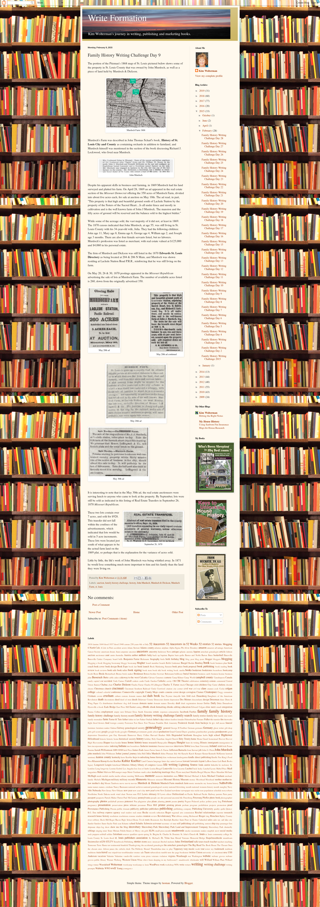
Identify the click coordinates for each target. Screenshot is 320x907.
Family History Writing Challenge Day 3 (214, 341)
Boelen (191, 663)
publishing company (182, 808)
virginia (171, 856)
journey (133, 753)
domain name (146, 703)
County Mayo (151, 692)
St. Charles (164, 834)
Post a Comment (101, 604)
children (203, 684)
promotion (221, 805)
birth (168, 659)
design (206, 699)
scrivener (157, 823)
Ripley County (226, 816)
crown (99, 696)
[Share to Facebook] (146, 578)
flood (95, 722)
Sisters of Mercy (133, 830)
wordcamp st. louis (141, 864)
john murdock (94, 753)
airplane (165, 647)
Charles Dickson (122, 684)
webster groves (218, 856)
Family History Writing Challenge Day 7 (214, 308)
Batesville (228, 655)
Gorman (132, 731)
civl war (197, 688)
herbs (205, 735)
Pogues (188, 801)
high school (214, 735)
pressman (142, 805)
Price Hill (152, 805)
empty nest (119, 711)
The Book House (209, 845)
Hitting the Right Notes (211, 415)
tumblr (164, 852)
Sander (91, 823)
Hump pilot (162, 742)
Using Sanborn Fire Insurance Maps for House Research (214, 426)
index (106, 746)
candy (90, 681)
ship (213, 823)
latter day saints (168, 761)
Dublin (207, 703)
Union (199, 852)
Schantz (125, 823)
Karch (191, 753)
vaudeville (128, 856)
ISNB (120, 750)
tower (207, 848)
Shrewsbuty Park (216, 827)
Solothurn (117, 834)
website (207, 856)
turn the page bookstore (178, 852)
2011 (202, 387)
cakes (116, 677)
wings (90, 864)
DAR (188, 696)
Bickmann (144, 659)
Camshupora (219, 677)
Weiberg (117, 859)
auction (100, 582)
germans (198, 727)
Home (136, 612)
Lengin (108, 764)
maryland (186, 772)
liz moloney (224, 764)
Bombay (199, 663)
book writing (167, 670)
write (181, 864)
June (205, 120)
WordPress (154, 864)
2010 (202, 392)
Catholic (162, 681)
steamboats (227, 838)
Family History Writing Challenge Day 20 (214, 202)
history (132, 582)
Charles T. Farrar (171, 684)
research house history (98, 816)
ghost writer (219, 727)
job (200, 750)
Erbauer (128, 711)
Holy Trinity (185, 738)
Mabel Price (221, 768)
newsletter (176, 790)
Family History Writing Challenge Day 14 (214, 251)
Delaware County (145, 699)
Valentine (119, 856)
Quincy (229, 808)
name (90, 786)
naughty (223, 786)
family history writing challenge (154, 715)
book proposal (189, 666)
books (188, 670)
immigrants (213, 742)
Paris (225, 794)
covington (191, 692)
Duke (219, 703)
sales (210, 819)
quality (217, 808)
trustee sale (139, 852)
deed (117, 699)
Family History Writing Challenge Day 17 (214, 226)
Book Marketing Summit (161, 666)
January (206, 365)
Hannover (132, 735)
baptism (164, 655)
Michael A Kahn (199, 776)
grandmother (201, 731)
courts (161, 692)
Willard (208, 859)
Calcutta (143, 677)
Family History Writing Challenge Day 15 (214, 243)
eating (139, 707)
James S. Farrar (162, 750)
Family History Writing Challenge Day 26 (214, 153)
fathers (167, 719)
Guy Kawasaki (120, 735)
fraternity (173, 722)
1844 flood (104, 644)
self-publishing (197, 823)
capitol (96, 681)
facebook (184, 711)
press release (130, 805)
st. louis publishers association (131, 837)
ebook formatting (158, 706)
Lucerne (181, 768)
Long (97, 768)
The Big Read (194, 845)
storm (144, 841)
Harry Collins (143, 735)
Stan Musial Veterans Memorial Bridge (188, 838)
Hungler (181, 742)
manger (118, 772)
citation (169, 688)
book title (157, 670)
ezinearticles (174, 711)
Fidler (207, 719)
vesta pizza (146, 856)
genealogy (153, 727)
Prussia (113, 808)
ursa (225, 852)
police (202, 801)
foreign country (117, 722)
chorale (229, 684)
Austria (127, 655)
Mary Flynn (176, 772)
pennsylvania (144, 797)
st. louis (99, 586)
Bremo (119, 673)
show (107, 827)
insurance (153, 746)
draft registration (188, 703)
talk (196, 841)
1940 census (124, 644)
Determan (214, 699)
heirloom (188, 735)
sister (105, 830)
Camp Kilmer (178, 677)
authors (142, 655)
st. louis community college (217, 834)
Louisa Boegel (156, 768)
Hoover (222, 738)
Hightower (226, 735)
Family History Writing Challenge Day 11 (214, 275)
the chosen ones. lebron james (101, 848)
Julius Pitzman (167, 753)
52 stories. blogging (221, 644)
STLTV (109, 841)
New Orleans (117, 790)
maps (124, 772)
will (202, 859)
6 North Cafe (94, 647)
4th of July (144, 644)
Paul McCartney (130, 797)
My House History (209, 421)
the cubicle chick (122, 848)
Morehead (210, 779)
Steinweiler (93, 841)
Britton (147, 673)
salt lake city (226, 819)
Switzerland (187, 841)
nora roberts (227, 790)
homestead (213, 738)
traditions (92, 852)
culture (118, 696)
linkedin (214, 764)
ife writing (195, 742)
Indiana (122, 746)
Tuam (147, 852)
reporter (219, 812)
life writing (170, 764)
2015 (202, 111)
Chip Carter (212, 684)
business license (218, 673)
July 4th (177, 753)
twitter (192, 852)
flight (90, 722)
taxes (201, 841)
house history (135, 742)
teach (206, 841)
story (149, 841)
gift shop (228, 727)
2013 (202, 376)
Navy (230, 786)
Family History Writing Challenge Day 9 (214, 292)
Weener (110, 859)
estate (156, 711)
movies (134, 783)
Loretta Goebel (115, 768)
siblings (91, 830)
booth (90, 673)
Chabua (104, 684)
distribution (108, 703)
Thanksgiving (135, 845)
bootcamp (227, 670)
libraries (125, 764)
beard (115, 659)
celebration (194, 681)
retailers (139, 816)
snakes (203, 830)
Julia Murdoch (153, 753)
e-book (100, 707)
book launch (143, 666)
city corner (178, 688)
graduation (164, 731)
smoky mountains (192, 830)
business (194, 673)
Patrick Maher (111, 797)
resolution (114, 816)
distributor (118, 703)
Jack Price (127, 750)
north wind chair (118, 794)
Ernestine (148, 711)
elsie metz (211, 706)
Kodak (110, 761)
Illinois (203, 742)
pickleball (112, 801)
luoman (166, 883)
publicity (134, 808)
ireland (213, 746)
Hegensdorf (177, 735)
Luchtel (189, 768)
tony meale (189, 848)
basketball (218, 655)
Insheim (144, 746)
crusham (108, 695)
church (108, 688)
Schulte (139, 823)
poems (174, 801)
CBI (174, 681)
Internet (161, 746)
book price (177, 666)
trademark (219, 848)
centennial (221, 681)
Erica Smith (138, 711)
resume (132, 816)
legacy (90, 764)
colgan (228, 688)
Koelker (117, 761)
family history (220, 711)
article (222, 651)
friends (191, 722)
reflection (160, 812)
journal (125, 753)
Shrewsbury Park (150, 827)
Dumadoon (227, 703)
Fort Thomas (149, 722)
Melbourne (139, 776)
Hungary (172, 742)
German (191, 727)
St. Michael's (154, 838)
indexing (114, 746)
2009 (202, 397)
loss (135, 768)
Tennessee (92, 845)
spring (146, 834)
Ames (118, 651)
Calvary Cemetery (156, 677)
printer (161, 805)
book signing (135, 670)
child (196, 684)
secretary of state (169, 823)
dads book (153, 695)
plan (149, 801)
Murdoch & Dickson (160, 582)
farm (105, 719)
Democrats (158, 699)
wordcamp (127, 864)
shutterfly (228, 827)
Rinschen (214, 816)
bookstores (207, 670)
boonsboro (217, 670)
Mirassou (151, 779)
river (90, 819)
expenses (164, 711)
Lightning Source (188, 764)
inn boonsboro (133, 746)
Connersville (128, 692)
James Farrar (149, 750)
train (98, 852)
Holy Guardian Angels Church (165, 738)
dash (193, 696)
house (124, 742)
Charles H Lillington (153, 684)
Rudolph (167, 819)
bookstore (196, 670)
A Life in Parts (107, 647)
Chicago (189, 684)
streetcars (156, 841)
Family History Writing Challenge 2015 (214, 357)
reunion (146, 816)
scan (119, 823)
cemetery (204, 681)
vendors (136, 856)
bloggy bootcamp (128, 663)
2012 (202, 382)
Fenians (200, 719)
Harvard (153, 735)
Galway (120, 727)
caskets (135, 681)
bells (120, 659)
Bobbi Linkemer (173, 663)
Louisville (168, 768)
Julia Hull (141, 753)
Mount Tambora (112, 783)
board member (152, 663)
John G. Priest (208, 750)
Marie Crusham (134, 772)
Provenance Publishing (98, 808)
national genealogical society (156, 786)
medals (105, 776)
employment (107, 711)
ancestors (142, 651)
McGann (228, 772)
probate (185, 805)
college (91, 692)
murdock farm (182, 783)
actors (124, 647)
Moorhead (200, 779)
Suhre (177, 841)
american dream (108, 651)
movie (127, 783)
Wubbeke (99, 868)
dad (144, 696)
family (202, 711)
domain (135, 703)
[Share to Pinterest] (150, 578)
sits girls (144, 830)
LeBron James (211, 761)
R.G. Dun (92, 812)
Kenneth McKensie (217, 753)
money (192, 779)
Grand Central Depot (178, 731)
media (111, 776)
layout (202, 761)
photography (93, 801)
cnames (210, 688)
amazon (202, 647)
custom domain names (132, 696)
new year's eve (153, 790)
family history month (124, 715)
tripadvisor (116, 852)
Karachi (184, 753)
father (125, 719)
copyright (139, 692)
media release (120, 776)
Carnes (121, 681)
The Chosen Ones (224, 845)
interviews (179, 746)
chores (90, 688)
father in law (134, 719)
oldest (168, 794)
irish (220, 746)
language (157, 761)
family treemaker (95, 719)
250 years (134, 644)
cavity (169, 681)
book (206, 662)
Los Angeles (128, 768)
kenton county (103, 757)
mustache (199, 783)
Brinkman (138, 673)
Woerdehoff (104, 864)
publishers (154, 808)
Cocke (222, 688)
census (212, 681)
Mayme (207, 772)
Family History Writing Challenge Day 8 (214, 300)
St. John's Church (188, 834)
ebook (146, 706)
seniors (208, 823)
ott (185, 794)
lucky (200, 768)
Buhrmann (169, 673)
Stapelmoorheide (214, 837)
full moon (220, 722)
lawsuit (186, 761)
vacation (102, 856)
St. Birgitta (154, 834)
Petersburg (187, 797)
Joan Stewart (192, 750)
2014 (202, 371)
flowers (101, 722)
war (189, 856)
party (230, 794)
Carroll (128, 681)
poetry (181, 801)
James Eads (138, 750)
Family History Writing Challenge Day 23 (214, 177)
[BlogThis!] (139, 578)
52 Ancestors (157, 644)
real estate (137, 812)
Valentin (110, 856)
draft (178, 703)
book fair (133, 666)
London (91, 768)
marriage (166, 772)
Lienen (160, 764)
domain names (160, 703)
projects (212, 805)
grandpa (211, 731)
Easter (133, 706)
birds (162, 659)
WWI (107, 868)
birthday (175, 659)
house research (150, 742)
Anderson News (164, 651)
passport (92, 797)
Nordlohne (92, 794)
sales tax (216, 819)
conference (116, 692)
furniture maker (103, 727)
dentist (166, 699)
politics (209, 801)
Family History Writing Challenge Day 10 (214, 284)
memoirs (159, 776)
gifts (89, 731)
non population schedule (210, 790)
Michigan (106, 779)
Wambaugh (181, 856)
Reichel (198, 812)
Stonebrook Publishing (123, 841)
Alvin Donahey (191, 647)
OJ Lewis (161, 794)
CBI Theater (183, 681)
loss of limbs (143, 768)
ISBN (115, 750)
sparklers (133, 834)
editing (177, 706)
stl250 (102, 841)
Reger (168, 812)
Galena (113, 727)
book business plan (218, 663)
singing (99, 830)
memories (168, 776)
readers (129, 812)
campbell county (204, 677)
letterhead (116, 764)
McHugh (92, 776)
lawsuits (194, 761)
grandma (192, 731)
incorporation (98, 746)
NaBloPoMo (225, 783)
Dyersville (92, 707)
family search (183, 715)
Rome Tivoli (138, 819)
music (191, 783)
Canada (228, 677)
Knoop (104, 761)
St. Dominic (175, 834)
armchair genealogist (210, 651)
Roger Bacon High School (121, 819)
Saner (104, 823)
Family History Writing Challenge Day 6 (214, 316)
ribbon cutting (182, 816)
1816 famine (93, 644)
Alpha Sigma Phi (176, 647)
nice (192, 790)
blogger (208, 659)
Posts (203, 615)
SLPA (151, 830)
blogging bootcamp (111, 663)
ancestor (132, 651)
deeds (134, 699)
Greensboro (103, 735)
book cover (99, 666)
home (193, 738)
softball (103, 834)
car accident (106, 681)
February (207, 130)
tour (202, 848)
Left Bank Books (225, 761)
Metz (181, 776)
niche (197, 790)
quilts (223, 808)
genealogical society (135, 727)
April (205, 125)
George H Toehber (179, 727)
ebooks (170, 706)
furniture (91, 727)
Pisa (135, 801)
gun (110, 735)
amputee (124, 651)
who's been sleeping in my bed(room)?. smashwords (166, 859)
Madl (229, 768)
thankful (124, 845)
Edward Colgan (198, 707)
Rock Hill (104, 819)
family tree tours (225, 715)
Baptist (171, 655)
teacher (213, 841)
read (123, 812)
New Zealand (165, 790)
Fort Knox (138, 722)
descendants (197, 699)
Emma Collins (94, 711)
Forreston (129, 722)
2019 (202, 90)
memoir (150, 775)
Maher (100, 772)
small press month (163, 830)
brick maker (127, 673)
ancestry (153, 651)
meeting (130, 776)
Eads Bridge (110, 706)
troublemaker (128, 852)
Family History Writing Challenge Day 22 (214, 185)
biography (154, 659)
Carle (115, 681)
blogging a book (95, 663)
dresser (200, 703)
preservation (117, 805)
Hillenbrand (93, 738)
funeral (229, 722)
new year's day (139, 790)
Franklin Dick (162, 722)
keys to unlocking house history (148, 757)
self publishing (184, 823)
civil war (188, 688)
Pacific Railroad (194, 794)
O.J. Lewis (142, 794)
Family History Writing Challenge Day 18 (214, 218)
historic (103, 738)
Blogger (188, 883)
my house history (211, 783)
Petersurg (197, 797)
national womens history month (205, 786)
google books (114, 731)
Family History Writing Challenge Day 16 (214, 234)
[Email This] (136, 578)
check (182, 684)
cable (111, 677)
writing (197, 864)
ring (207, 816)
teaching (228, 841)
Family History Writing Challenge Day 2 (214, 349)
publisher (144, 808)
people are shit (157, 797)
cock (216, 688)
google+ (124, 731)
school (132, 823)
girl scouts (96, 731)
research (228, 812)
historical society (127, 738)
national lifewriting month (180, 786)
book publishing (205, 666)
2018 (202, 96)
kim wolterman (169, 757)
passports (100, 797)
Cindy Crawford (158, 688)
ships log (100, 827)
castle (141, 681)
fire (222, 719)
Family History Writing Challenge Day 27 (214, 144)
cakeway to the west (129, 677)
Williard (228, 859)
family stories (199, 715)
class (203, 688)
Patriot (120, 797)
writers (188, 864)
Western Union (129, 859)
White (139, 859)
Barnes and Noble (193, 655)
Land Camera (147, 761)
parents (219, 794)
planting (161, 801)
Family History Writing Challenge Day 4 (214, 332)
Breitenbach (110, 673)
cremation (228, 692)
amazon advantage (215, 647)
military (115, 779)
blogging (226, 659)
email (218, 707)
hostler (118, 742)
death (101, 699)
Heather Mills (165, 735)
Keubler (129, 757)
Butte (106, 677)
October (206, 115)
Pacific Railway (208, 794)
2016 (202, 106)
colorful (107, 692)
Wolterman (116, 864)
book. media (179, 670)
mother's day (98, 783)
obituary (152, 794)
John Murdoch (143, 582)
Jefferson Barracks (178, 750)
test (109, 845)
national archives (135, 786)
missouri (159, 779)
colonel (99, 692)
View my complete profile (209, 76)
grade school (152, 731)
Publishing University (202, 808)
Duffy (213, 703)
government (141, 731)
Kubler (126, 761)
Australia (119, 655)
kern (123, 757)
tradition (228, 848)
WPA (176, 864)
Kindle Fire (216, 757)
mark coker (146, 772)
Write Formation (117, 17)
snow (217, 830)
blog (182, 659)
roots (147, 819)
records (152, 812)
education (186, 706)
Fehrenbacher (190, 719)
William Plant (218, 859)
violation (163, 856)
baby (149, 655)
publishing (166, 808)
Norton (129, 794)
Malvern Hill (109, 772)
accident (117, 647)
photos (103, 801)
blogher (141, 663)
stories (137, 841)
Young (120, 868)
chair (110, 684)
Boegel (184, 663)
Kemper (198, 753)
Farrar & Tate (115, 719)
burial (186, 673)
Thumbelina (156, 848)
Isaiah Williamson (103, 750)
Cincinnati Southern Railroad (137, 688)
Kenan (205, 753)
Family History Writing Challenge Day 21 (214, 194)
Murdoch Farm (167, 783)
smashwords (177, 830)
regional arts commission (183, 812)
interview (169, 746)
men (176, 776)
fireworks (228, 719)
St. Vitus (165, 837)
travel (104, 852)
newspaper (185, 790)
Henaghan (197, 735)
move (121, 783)
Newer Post (95, 612)
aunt (107, 655)
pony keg (217, 801)
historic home (113, 738)
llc (231, 764)
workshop (169, 864)
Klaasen (96, 761)
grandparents (221, 731)
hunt (188, 742)
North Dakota (104, 794)
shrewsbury (135, 827)
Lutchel (206, 768)
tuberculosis (155, 852)
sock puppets (93, 834)
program (193, 805)
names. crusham (106, 786)
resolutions (123, 816)
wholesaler (194, 859)
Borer (96, 673)
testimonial (115, 845)
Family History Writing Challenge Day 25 (214, 161)
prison (178, 805)
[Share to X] (143, 578)
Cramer (200, 692)
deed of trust (125, 699)
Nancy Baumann (121, 786)
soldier (109, 834)
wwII (113, 868)
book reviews (101, 670)
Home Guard (202, 738)
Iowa (187, 746)
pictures (120, 801)
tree (109, 852)
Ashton (229, 651)
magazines (92, 772)
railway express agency (108, 812)
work (162, 864)
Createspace (210, 692)
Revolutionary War (167, 816)
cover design (179, 692)
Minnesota (141, 779)
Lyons (213, 768)
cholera (221, 684)
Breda (101, 673)
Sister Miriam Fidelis (117, 830)
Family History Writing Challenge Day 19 (214, 210)
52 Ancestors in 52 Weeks (182, 644)
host (113, 742)
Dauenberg (201, 696)
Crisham (92, 696)
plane (154, 801)
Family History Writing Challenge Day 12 (214, 267)
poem (168, 801)
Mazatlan (220, 772)
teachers (221, 841)
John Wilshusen (108, 753)
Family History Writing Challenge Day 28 (214, 136)
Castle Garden (151, 681)
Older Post (177, 612)
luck (195, 768)
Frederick (182, 722)
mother (218, 779)
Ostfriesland (178, 794)
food (107, 722)
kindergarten (182, 757)
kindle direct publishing (199, 757)
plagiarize (142, 801)
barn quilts (179, 655)
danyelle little (179, 696)
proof (229, 805)
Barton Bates (207, 655)
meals (99, 776)
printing (170, 805)
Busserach (97, 677)
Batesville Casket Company (100, 659)
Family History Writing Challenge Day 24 (214, 169)
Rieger (202, 816)
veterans (155, 856)
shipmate (91, 827)
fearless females (177, 719)
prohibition (203, 805)
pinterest (129, 801)
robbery (96, 819)
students (170, 841)
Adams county (147, 647)
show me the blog (119, 827)
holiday (147, 738)
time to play (167, 848)
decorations (109, 699)
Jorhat (118, 753)
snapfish (210, 830)
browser (160, 673)
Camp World (189, 677)
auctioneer (100, 655)
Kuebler (136, 761)
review (154, 816)
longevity (105, 768)
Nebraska (96, 790)
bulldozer (178, 673)
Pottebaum (227, 801)
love (175, 768)
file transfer (215, 719)
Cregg (220, 692)
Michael (187, 776)
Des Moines (185, 699)
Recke (145, 812)
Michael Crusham (215, 776)
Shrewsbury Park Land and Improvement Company (183, 827)
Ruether (175, 819)
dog (125, 703)
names (95, 786)
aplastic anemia (185, 651)
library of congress (147, 764)
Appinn (196, 651)
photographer (226, 797)
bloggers (217, 659)
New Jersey (106, 790)
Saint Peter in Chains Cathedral (193, 819)
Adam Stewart (133, 647)
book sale (111, 670)
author (135, 655)
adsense (157, 647)
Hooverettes (98, 742)
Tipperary (178, 848)
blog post (190, 659)
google (104, 731)
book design (111, 666)
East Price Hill (122, 707)
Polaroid (195, 801)
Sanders (97, 823)
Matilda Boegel (196, 772)
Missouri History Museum (176, 779)
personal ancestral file (173, 797)
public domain (123, 808)
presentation (104, 805)
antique (175, 651)
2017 (202, 101)
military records (127, 779)
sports (140, 834)
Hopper (107, 742)
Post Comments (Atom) (114, 618)
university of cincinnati (213, 852)
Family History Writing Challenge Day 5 (214, 324)
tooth (197, 848)
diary (222, 699)
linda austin (204, 764)
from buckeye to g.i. (205, 722)
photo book (215, 797)
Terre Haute (102, 845)
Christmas (99, 688)
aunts (112, 655)
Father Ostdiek (146, 719)
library (133, 764)
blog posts (199, 659)
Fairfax (192, 711)
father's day (158, 719)
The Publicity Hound (140, 848)
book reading (221, 666)
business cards (204, 673)
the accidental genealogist (152, 845)
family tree (212, 715)
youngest (127, 868)
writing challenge (214, 864)
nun (134, 794)
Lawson (179, 761)
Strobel (164, 841)
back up (156, 655)
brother (153, 673)
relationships (209, 812)
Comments (205, 621)
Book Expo (122, 666)
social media (226, 830)
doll (129, 703)
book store (147, 670)
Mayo (213, 772)
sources (126, 834)
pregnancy (92, 805)
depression (174, 699)
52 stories (205, 644)
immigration (224, 742)
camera (167, 677)
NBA (90, 790)
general (166, 727)
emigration (227, 706)
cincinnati (118, 688)
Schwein (148, 823)
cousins (168, 692)
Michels (97, 779)
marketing (156, 772)
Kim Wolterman (208, 71)
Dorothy (171, 703)
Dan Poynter (166, 696)
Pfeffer (206, 797)
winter (96, 864)
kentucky (116, 757)
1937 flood (114, 644)
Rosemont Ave (157, 819)
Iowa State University (200, 746)
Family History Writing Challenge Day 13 (214, 259)
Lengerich (99, 764)
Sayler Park (112, 823)
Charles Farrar (137, 684)
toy (212, 848)
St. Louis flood (107, 838)
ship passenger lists (224, 823)
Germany (208, 727)
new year (128, 790)
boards (162, 663)
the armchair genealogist (176, 845)
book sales (122, 670)
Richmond (193, 816)
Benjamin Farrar (131, 659)
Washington (197, 856)
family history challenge (116, 582)
